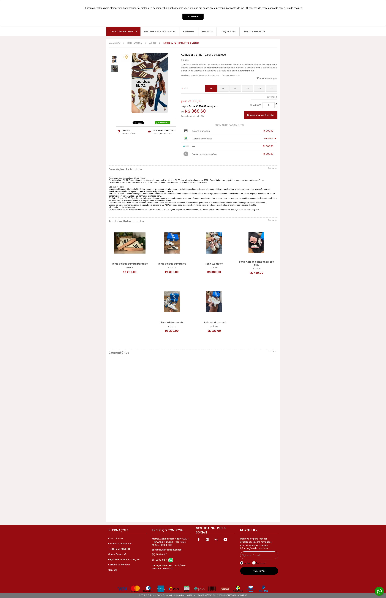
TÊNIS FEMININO (134, 42)
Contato (112, 569)
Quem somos (115, 538)
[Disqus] (193, 398)
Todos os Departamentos (123, 31)
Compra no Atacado (119, 564)
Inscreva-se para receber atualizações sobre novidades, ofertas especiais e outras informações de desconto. (256, 543)
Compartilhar (163, 123)
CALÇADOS (114, 42)
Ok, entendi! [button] (193, 16)
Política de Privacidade (120, 543)
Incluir (247, 563)
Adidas (152, 42)
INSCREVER (259, 571)
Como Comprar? (117, 554)
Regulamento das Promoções (124, 559)
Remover (261, 563)
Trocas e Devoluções (119, 548)
